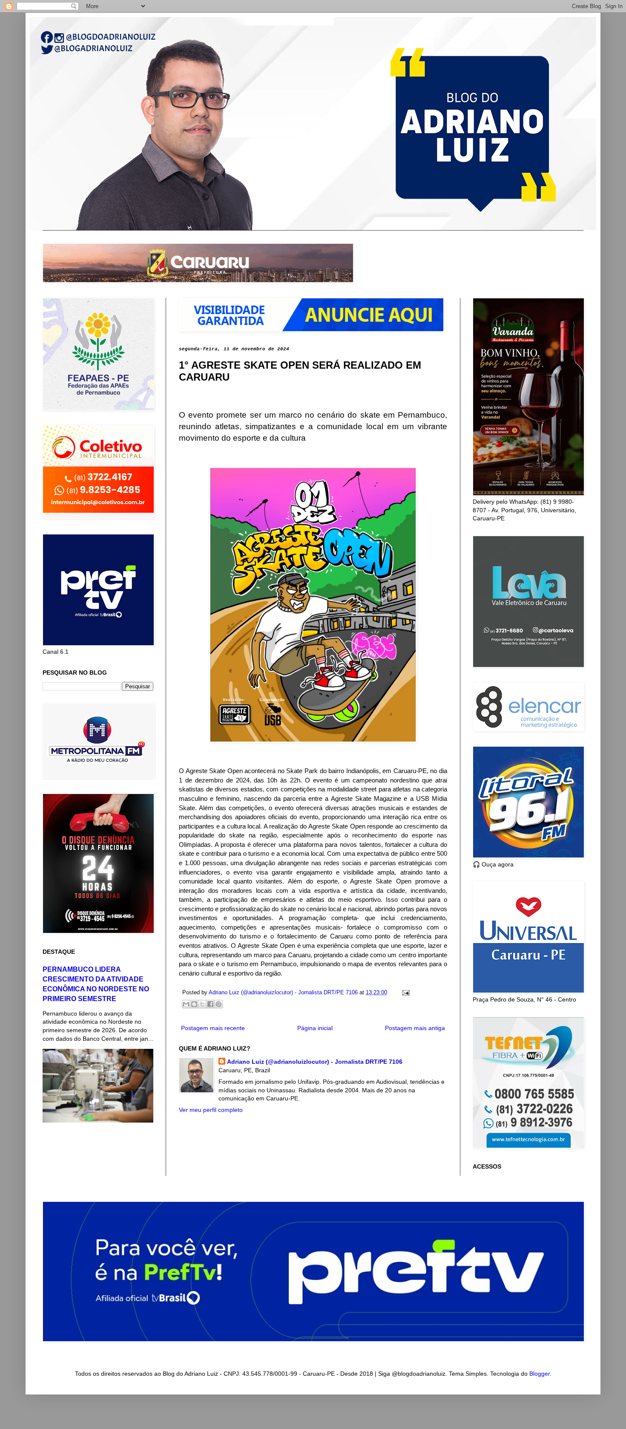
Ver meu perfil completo (211, 1109)
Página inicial (315, 1028)
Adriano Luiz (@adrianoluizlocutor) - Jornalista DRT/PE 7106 (314, 1061)
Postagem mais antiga (415, 1028)
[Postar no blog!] (194, 1004)
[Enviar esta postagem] (404, 993)
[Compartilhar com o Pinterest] (218, 1004)
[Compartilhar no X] (202, 1004)
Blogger (539, 1373)
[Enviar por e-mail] (186, 1004)
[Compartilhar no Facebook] (210, 1004)
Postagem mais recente (213, 1028)
